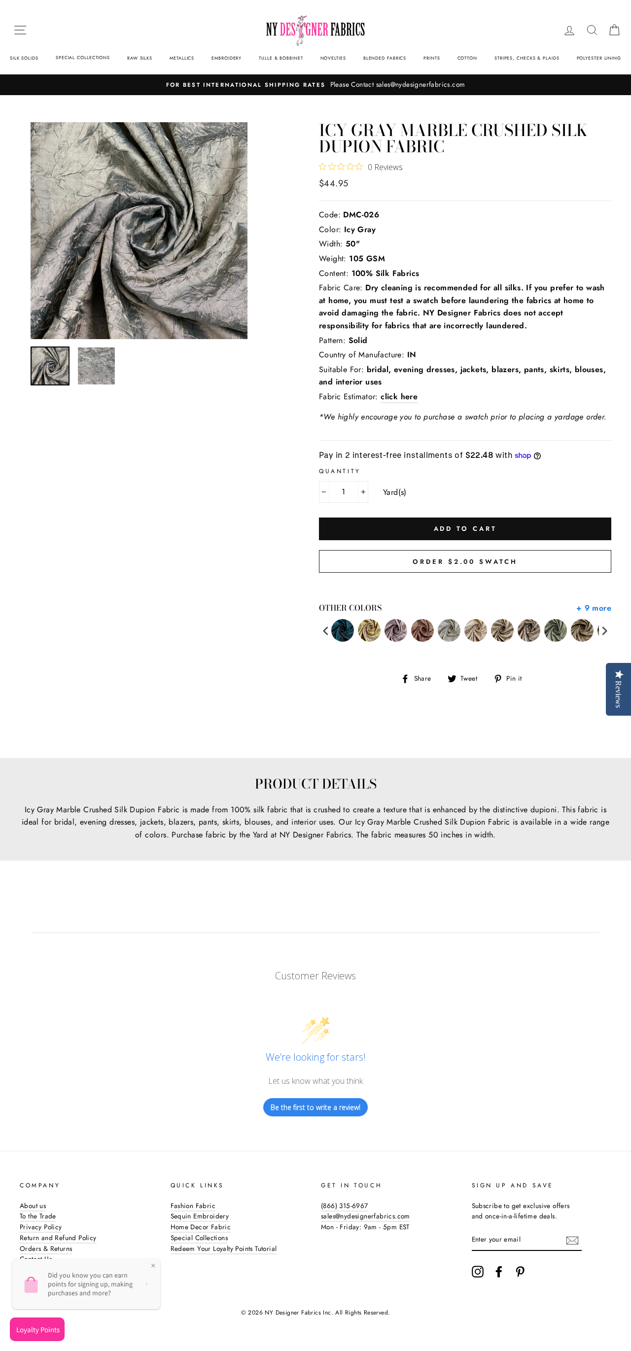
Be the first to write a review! (315, 1107)
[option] (315, 84)
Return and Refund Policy (58, 1238)
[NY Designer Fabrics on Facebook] (499, 1272)
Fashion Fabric (193, 1206)
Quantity (340, 471)
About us (33, 1206)
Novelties (333, 58)
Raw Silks (139, 58)
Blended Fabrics (385, 58)
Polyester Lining (599, 58)
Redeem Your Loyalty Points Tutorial (224, 1248)
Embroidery (226, 58)
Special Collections (83, 57)
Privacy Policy (41, 1227)
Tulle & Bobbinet (281, 58)
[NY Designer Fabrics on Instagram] (478, 1272)
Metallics (182, 58)
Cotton (467, 58)
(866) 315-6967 (344, 1206)
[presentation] (326, 631)
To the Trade (38, 1216)
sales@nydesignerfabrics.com (365, 1216)
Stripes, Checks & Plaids (527, 58)
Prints (431, 58)
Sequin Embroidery (200, 1216)
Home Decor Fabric (201, 1227)
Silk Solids (24, 58)
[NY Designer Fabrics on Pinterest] (520, 1272)
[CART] (614, 30)
